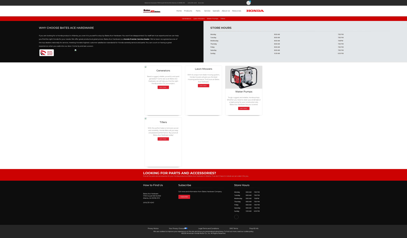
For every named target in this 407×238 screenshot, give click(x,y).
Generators (186, 19)
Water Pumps (212, 19)
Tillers (222, 19)
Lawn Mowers (199, 19)
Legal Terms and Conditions (208, 228)
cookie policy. (249, 231)
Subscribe (184, 197)
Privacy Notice (153, 228)
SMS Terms (234, 228)
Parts (198, 11)
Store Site (201, 3)
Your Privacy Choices (176, 228)
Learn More (162, 87)
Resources (236, 11)
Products (188, 11)
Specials (216, 11)
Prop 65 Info (253, 228)
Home (179, 11)
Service (207, 11)
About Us (226, 11)
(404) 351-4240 (192, 3)
